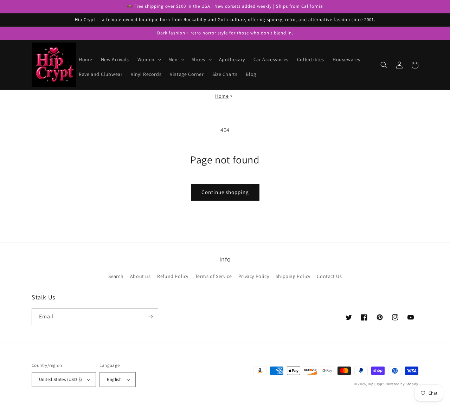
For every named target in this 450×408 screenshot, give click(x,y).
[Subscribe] (150, 317)
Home (222, 96)
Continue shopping (225, 192)
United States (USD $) (60, 379)
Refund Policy (172, 276)
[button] (148, 59)
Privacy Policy (253, 276)
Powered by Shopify (401, 384)
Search (116, 276)
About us (140, 276)
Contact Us (329, 276)
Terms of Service (213, 276)
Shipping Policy (293, 276)
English (114, 379)
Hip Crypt (376, 384)
